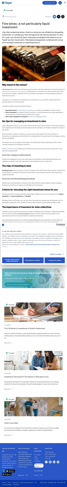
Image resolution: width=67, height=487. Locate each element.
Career (46, 458)
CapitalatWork (51, 482)
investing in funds (11, 148)
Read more (9, 343)
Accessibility (16, 484)
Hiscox (20, 220)
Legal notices (15, 482)
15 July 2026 (7, 325)
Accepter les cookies (55, 260)
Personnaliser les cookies (32, 260)
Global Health (60, 482)
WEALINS (42, 482)
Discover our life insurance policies (17, 284)
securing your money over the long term (14, 91)
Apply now (21, 475)
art (10, 100)
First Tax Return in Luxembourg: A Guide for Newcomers (24, 328)
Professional (48, 452)
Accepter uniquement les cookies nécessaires (12, 260)
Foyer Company (49, 456)
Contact (36, 475)
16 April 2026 (7, 373)
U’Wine (44, 116)
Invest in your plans (11, 423)
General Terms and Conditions (26, 482)
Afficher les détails (56, 254)
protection (20, 125)
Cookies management (7, 484)
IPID (35, 482)
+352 (39, 471)
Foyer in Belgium (49, 454)
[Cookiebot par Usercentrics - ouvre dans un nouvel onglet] (57, 225)
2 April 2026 (7, 419)
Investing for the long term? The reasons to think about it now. (26, 377)
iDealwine (32, 116)
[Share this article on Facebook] (54, 16)
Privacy (9, 482)
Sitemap (4, 482)
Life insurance (6, 89)
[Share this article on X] (58, 16)
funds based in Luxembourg (26, 110)
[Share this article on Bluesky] (63, 16)
